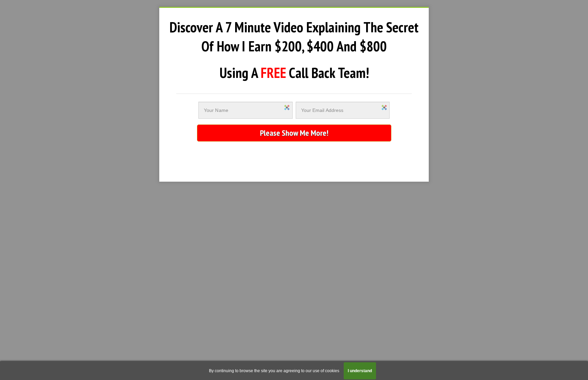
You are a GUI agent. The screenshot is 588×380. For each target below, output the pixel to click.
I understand (360, 370)
